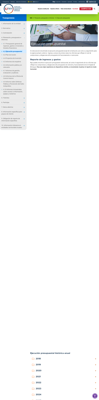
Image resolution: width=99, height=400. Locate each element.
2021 (66, 377)
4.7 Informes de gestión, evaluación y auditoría (11, 72)
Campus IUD (86, 9)
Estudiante (64, 1)
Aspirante (58, 1)
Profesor (75, 1)
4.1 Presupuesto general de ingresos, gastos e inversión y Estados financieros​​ (13, 46)
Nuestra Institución (43, 8)
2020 (66, 371)
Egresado (70, 1)
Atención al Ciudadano (21, 1)
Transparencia (6, 1)
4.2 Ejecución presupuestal (12, 51)
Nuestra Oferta (54, 8)
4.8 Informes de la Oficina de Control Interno (13, 77)
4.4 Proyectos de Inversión (12, 58)
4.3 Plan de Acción (9, 55)
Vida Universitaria (66, 8)
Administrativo (82, 1)
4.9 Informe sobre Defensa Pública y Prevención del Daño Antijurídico (13, 84)
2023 (66, 389)
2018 (66, 359)
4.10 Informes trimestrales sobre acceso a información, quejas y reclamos (13, 92)
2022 (66, 383)
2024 (66, 395)
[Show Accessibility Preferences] (94, 395)
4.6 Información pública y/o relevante (12, 66)
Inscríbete (75, 9)
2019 (66, 365)
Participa (13, 1)
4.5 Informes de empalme (12, 62)
